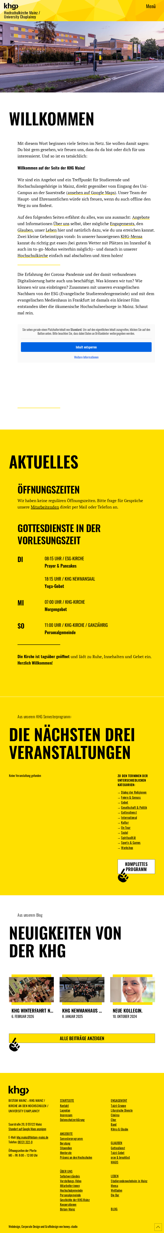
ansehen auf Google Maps (91, 192)
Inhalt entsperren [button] (86, 347)
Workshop (127, 847)
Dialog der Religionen (133, 792)
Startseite (67, 1100)
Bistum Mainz (67, 1209)
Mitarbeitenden (45, 507)
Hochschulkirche (33, 255)
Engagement (119, 1100)
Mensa (114, 1186)
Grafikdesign (52, 1226)
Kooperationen (68, 1204)
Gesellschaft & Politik (134, 807)
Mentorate (66, 1153)
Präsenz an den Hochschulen (76, 1157)
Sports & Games (131, 842)
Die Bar (115, 1195)
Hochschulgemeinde (71, 1190)
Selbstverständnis (70, 1176)
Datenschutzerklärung (72, 1120)
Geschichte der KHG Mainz (75, 1200)
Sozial (124, 832)
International (129, 817)
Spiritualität (128, 837)
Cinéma (115, 1115)
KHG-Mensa (131, 236)
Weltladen (116, 1190)
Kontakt (64, 1106)
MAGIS (114, 1162)
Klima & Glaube (119, 1129)
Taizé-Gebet (117, 1153)
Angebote (141, 217)
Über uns (61, 223)
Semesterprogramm (71, 1138)
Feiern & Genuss (131, 797)
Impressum (66, 1115)
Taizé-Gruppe (118, 1106)
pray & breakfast (120, 1157)
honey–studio (70, 1226)
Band (113, 1124)
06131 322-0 (25, 1142)
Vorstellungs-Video (70, 1181)
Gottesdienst (129, 812)
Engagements (122, 223)
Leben (51, 230)
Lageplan (65, 1110)
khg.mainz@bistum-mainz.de (32, 1137)
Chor (113, 1120)
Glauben (25, 230)
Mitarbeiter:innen (70, 1186)
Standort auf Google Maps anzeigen (27, 1129)
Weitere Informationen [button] (86, 357)
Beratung (65, 1143)
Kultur (125, 822)
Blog (114, 1208)
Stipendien (66, 1148)
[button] (151, 6)
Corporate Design (30, 1226)
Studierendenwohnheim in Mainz (129, 1181)
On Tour (125, 827)
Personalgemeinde (61, 632)
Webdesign (14, 1226)
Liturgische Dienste (122, 1110)
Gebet (124, 802)
